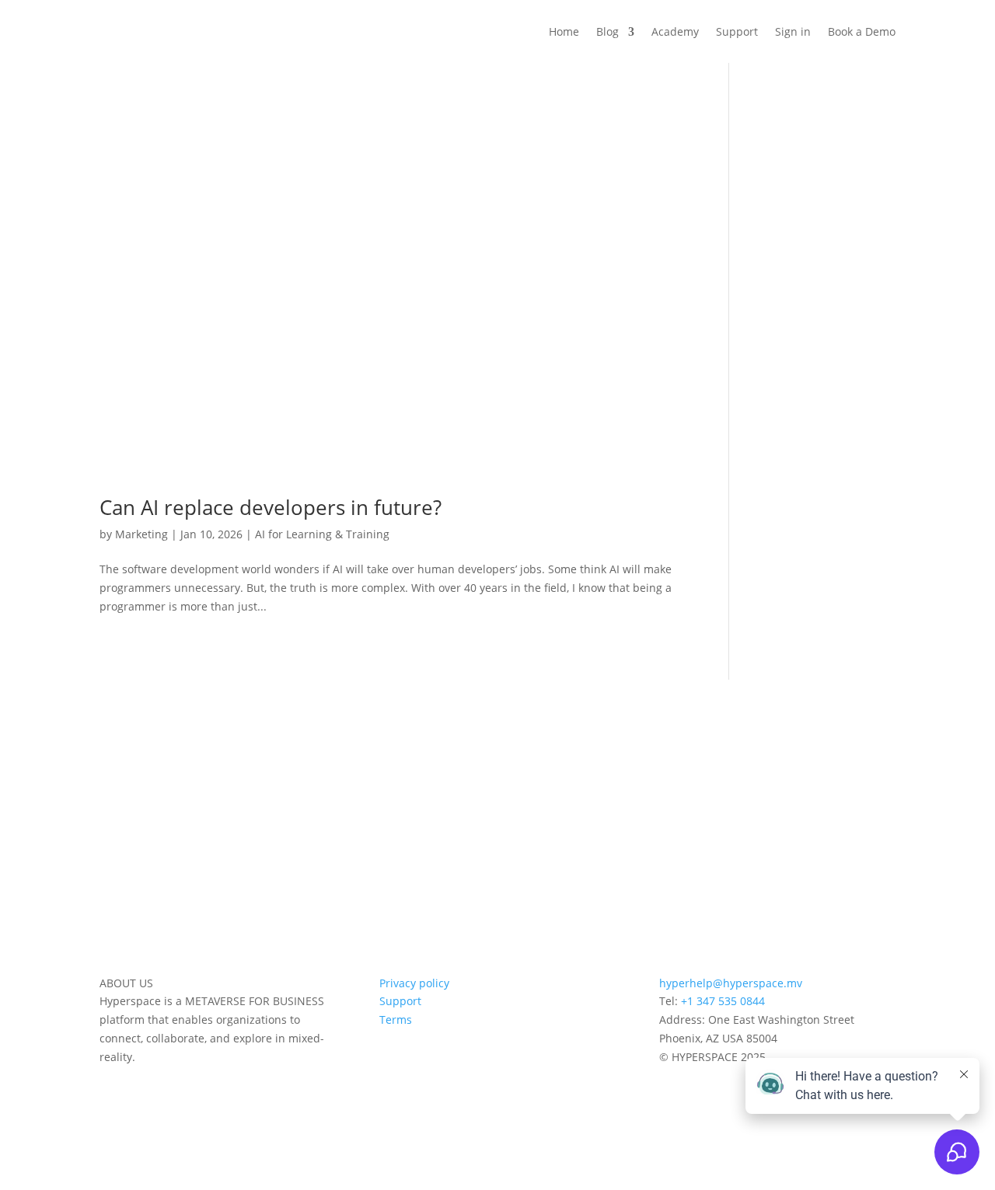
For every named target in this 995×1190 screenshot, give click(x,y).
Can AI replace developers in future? (271, 507)
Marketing (141, 534)
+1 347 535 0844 (723, 1000)
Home (564, 31)
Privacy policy (414, 983)
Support (737, 31)
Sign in (793, 31)
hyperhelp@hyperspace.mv (730, 983)
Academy (675, 31)
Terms (395, 1019)
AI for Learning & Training (322, 534)
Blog (607, 31)
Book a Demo (862, 31)
